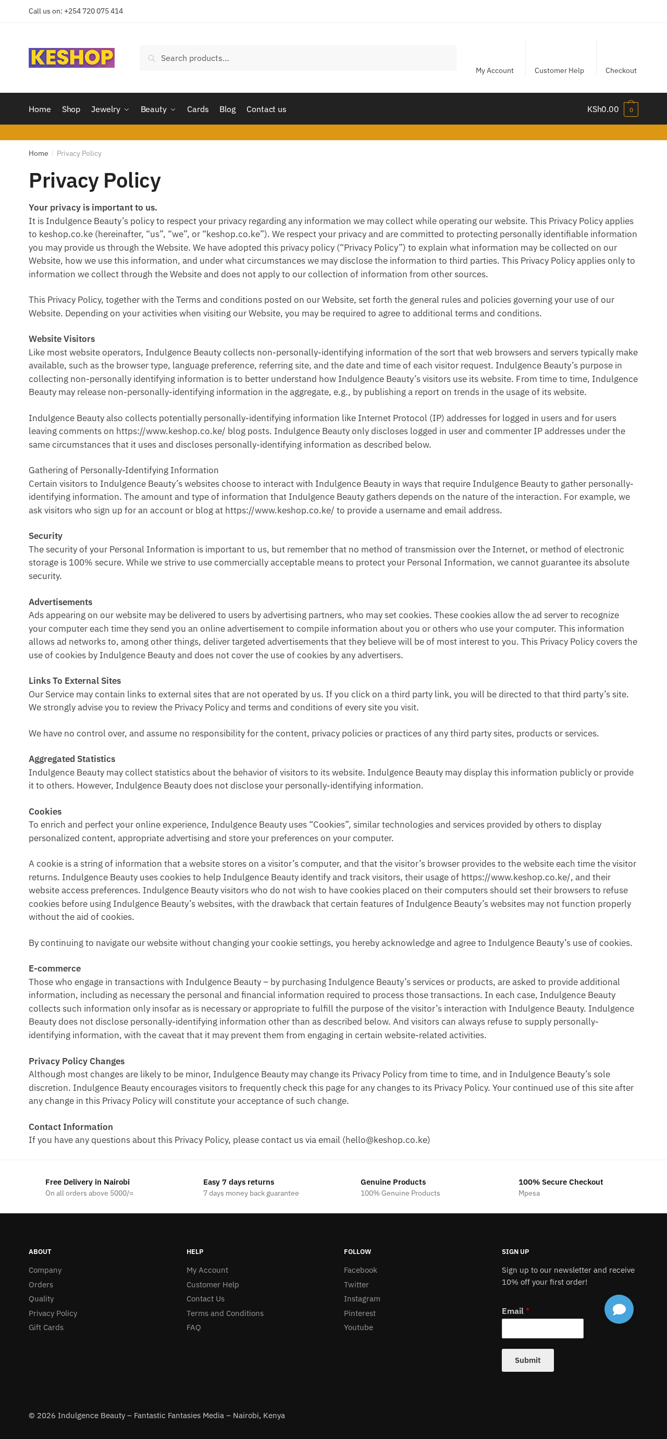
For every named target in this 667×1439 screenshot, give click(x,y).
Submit (528, 1360)
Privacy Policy (53, 1313)
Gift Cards (46, 1327)
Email (515, 1311)
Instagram (362, 1298)
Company (45, 1270)
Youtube (358, 1327)
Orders (41, 1284)
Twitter (356, 1284)
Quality (41, 1298)
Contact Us (206, 1298)
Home (38, 153)
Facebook (360, 1270)
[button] (619, 1309)
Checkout (621, 70)
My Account (495, 70)
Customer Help (559, 70)
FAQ (194, 1327)
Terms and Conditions (225, 1313)
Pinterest (360, 1313)
